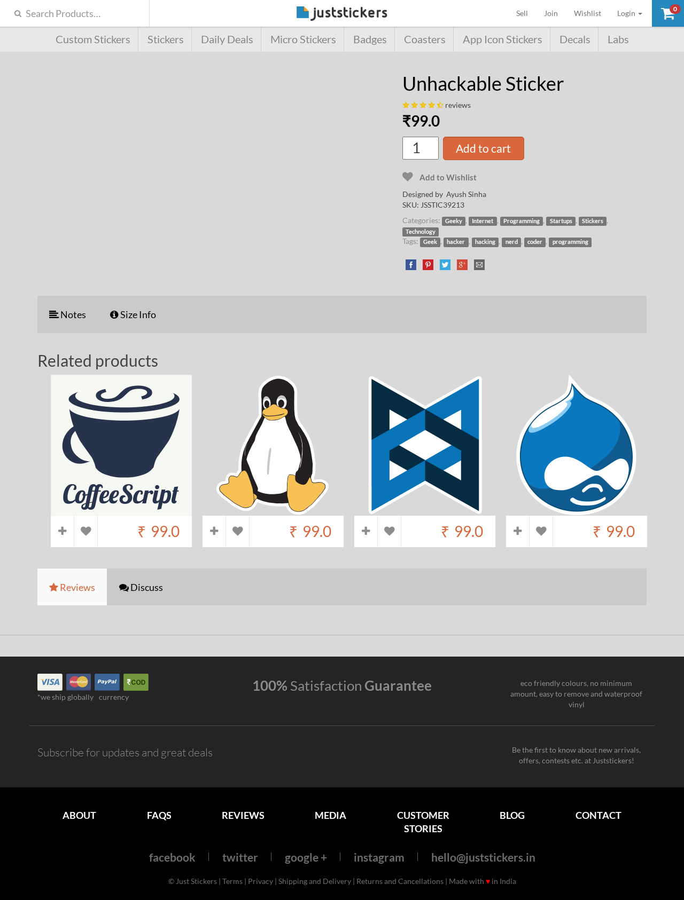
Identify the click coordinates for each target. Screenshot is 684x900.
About (79, 815)
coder (534, 242)
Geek (430, 242)
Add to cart (483, 148)
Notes (72, 314)
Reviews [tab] (76, 587)
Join (551, 13)
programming (570, 242)
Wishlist (587, 13)
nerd (512, 242)
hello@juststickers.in (483, 857)
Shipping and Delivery (314, 881)
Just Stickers (342, 14)
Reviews (243, 815)
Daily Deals (227, 39)
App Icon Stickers (502, 39)
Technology (421, 231)
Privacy (260, 881)
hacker (456, 242)
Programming (521, 221)
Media (330, 815)
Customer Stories (423, 821)
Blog (512, 815)
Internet (482, 221)
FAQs (159, 815)
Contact (598, 815)
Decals (574, 39)
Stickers (165, 39)
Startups (561, 221)
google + (306, 857)
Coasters (425, 39)
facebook (172, 857)
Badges (370, 39)
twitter (240, 857)
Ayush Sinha (466, 194)
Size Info (137, 314)
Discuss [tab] (146, 587)
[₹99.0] (121, 510)
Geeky (453, 221)
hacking (485, 242)
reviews (458, 104)
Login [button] (627, 13)
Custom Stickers (93, 39)
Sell (526, 13)
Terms (232, 881)
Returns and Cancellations (400, 881)
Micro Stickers (303, 39)
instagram (379, 857)
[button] (668, 13)
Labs (618, 39)
